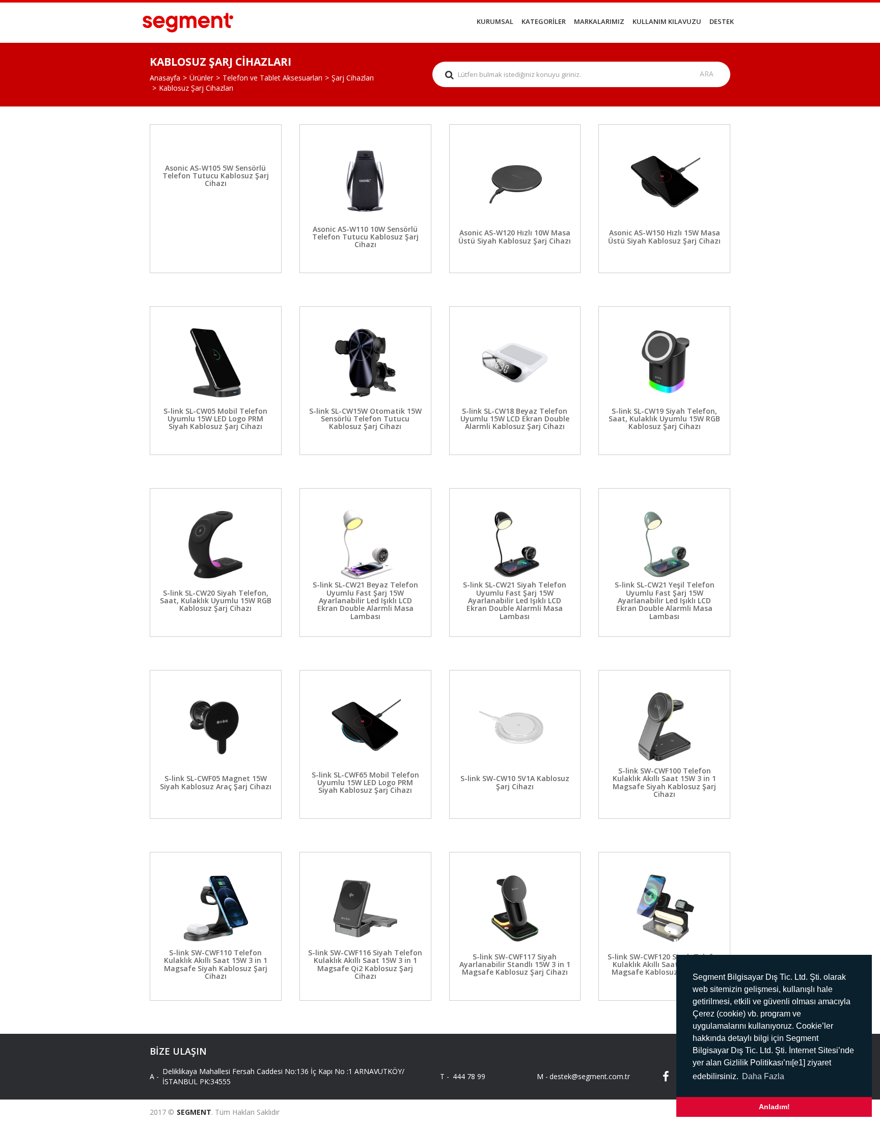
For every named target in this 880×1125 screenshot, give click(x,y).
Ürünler (201, 78)
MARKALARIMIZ (599, 21)
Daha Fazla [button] (763, 1076)
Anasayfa (165, 78)
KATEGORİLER (543, 21)
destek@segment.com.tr (581, 1076)
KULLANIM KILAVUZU (666, 21)
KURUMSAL (495, 21)
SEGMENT (194, 1112)
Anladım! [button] (774, 1107)
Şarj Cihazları (353, 78)
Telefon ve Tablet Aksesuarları (272, 78)
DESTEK (721, 21)
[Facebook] (659, 1076)
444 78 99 (469, 1076)
